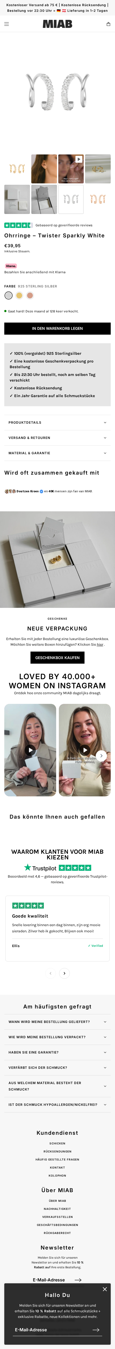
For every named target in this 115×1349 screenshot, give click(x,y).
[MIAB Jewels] (57, 24)
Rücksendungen (58, 1151)
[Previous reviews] (50, 973)
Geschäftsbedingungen (57, 1224)
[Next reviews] (64, 973)
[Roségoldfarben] (30, 295)
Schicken (57, 1143)
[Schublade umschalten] (6, 24)
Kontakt (57, 1167)
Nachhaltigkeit (57, 1208)
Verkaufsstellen (57, 1216)
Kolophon (57, 1175)
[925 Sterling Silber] (8, 295)
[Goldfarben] (19, 295)
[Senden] (96, 1330)
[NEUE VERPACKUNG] (57, 559)
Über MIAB (57, 1200)
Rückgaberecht (57, 1233)
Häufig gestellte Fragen (57, 1159)
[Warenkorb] (108, 24)
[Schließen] (105, 1289)
